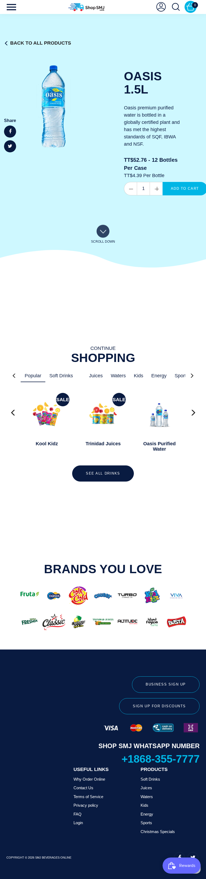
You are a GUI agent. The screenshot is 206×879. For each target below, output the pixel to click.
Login (78, 822)
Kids (138, 375)
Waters (118, 375)
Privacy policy (85, 805)
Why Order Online (89, 779)
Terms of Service (88, 796)
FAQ (77, 814)
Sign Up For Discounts (159, 706)
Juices (96, 375)
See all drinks (103, 473)
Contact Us (83, 787)
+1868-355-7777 (161, 759)
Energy (159, 375)
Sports (182, 375)
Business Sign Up (166, 684)
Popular (33, 375)
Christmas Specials (158, 831)
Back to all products (40, 43)
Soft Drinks (61, 375)
